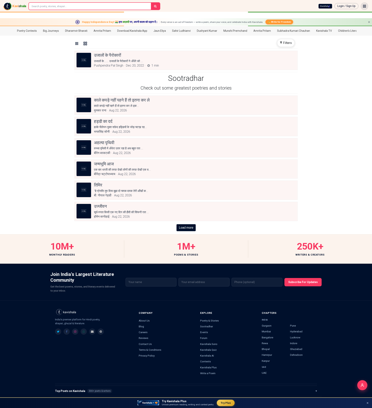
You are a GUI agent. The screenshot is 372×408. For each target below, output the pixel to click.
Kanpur (266, 360)
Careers (143, 332)
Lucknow (295, 337)
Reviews (143, 338)
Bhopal (266, 349)
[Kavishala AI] (325, 6)
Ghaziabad (296, 349)
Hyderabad (296, 331)
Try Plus (226, 402)
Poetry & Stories (209, 320)
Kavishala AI (207, 355)
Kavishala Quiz (208, 349)
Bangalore (267, 337)
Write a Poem (207, 373)
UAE (264, 372)
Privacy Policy (147, 355)
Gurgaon (266, 325)
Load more (186, 227)
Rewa (265, 343)
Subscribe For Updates (303, 282)
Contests (205, 361)
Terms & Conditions (150, 349)
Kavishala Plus (208, 367)
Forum (203, 338)
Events (204, 332)
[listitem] (58, 331)
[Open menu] (364, 6)
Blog (141, 326)
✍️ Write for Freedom (279, 22)
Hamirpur (267, 354)
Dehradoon (296, 354)
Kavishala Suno (208, 344)
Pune (293, 325)
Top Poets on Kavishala (186, 391)
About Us (144, 320)
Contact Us (145, 344)
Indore (293, 343)
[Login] (362, 385)
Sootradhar (206, 326)
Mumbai (266, 331)
